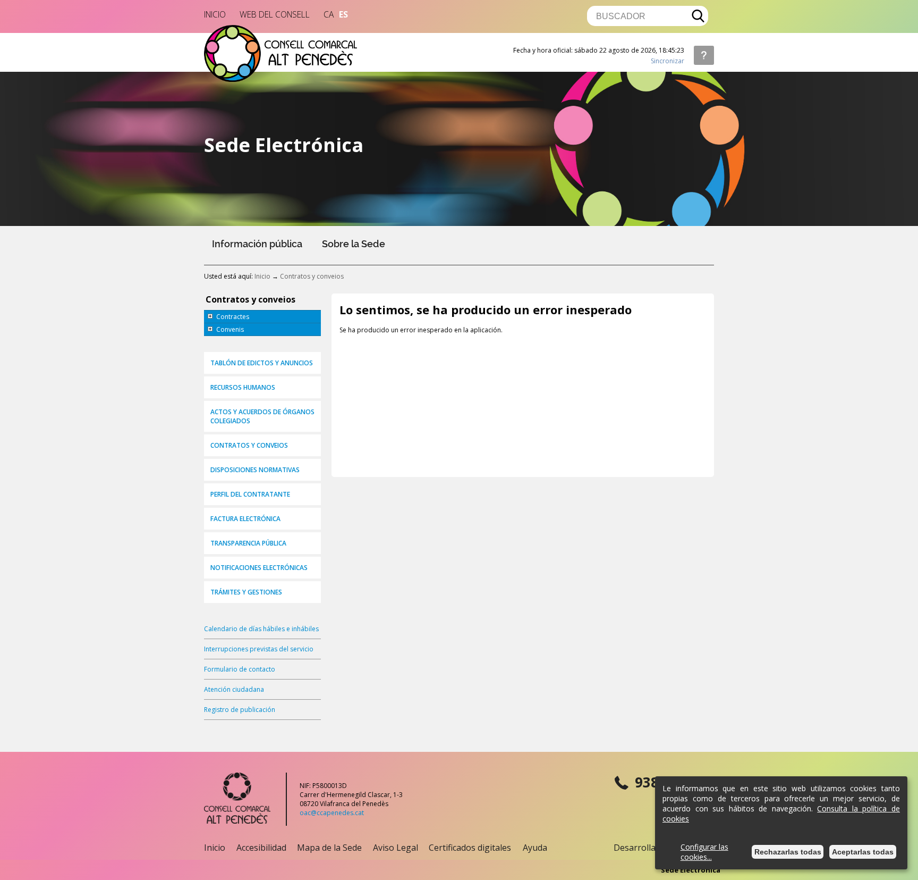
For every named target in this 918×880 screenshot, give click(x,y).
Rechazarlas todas (787, 852)
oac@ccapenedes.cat (332, 812)
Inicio (262, 276)
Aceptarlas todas (863, 852)
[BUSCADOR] (643, 16)
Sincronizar (667, 60)
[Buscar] (698, 16)
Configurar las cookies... (704, 852)
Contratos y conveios (312, 276)
